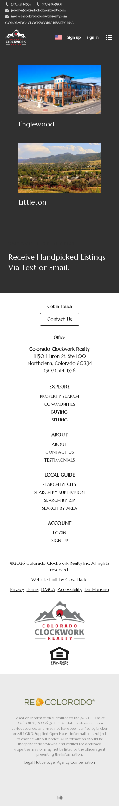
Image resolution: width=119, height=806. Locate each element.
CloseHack (76, 579)
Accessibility (70, 589)
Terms (33, 589)
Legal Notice (34, 762)
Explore (59, 387)
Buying (59, 412)
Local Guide (59, 475)
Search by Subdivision (59, 492)
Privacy (17, 589)
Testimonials (59, 460)
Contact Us (59, 319)
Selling (60, 420)
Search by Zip (59, 500)
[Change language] (58, 37)
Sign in (93, 37)
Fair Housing (97, 589)
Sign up (74, 37)
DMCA (48, 589)
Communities (59, 404)
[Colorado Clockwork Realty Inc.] (59, 620)
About (59, 435)
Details (60, 99)
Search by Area (59, 508)
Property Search (59, 396)
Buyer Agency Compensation (71, 762)
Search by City (60, 484)
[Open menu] (109, 37)
